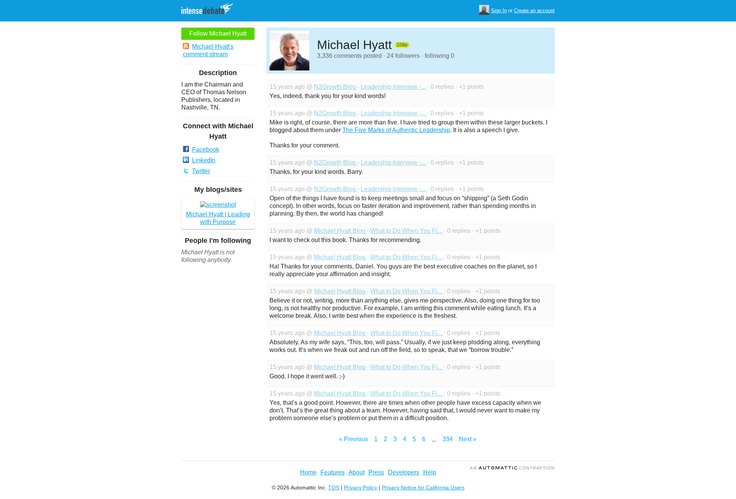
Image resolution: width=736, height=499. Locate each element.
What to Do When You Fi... (407, 230)
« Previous (353, 439)
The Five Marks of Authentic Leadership (396, 130)
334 (447, 439)
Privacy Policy (360, 487)
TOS (333, 487)
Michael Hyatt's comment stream (208, 50)
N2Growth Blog (335, 86)
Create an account (534, 10)
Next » (467, 439)
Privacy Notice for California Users (423, 487)
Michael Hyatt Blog (340, 230)
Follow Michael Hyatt (217, 33)
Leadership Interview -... (394, 86)
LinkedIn (203, 160)
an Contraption (512, 468)
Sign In (499, 10)
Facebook (205, 149)
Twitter (201, 171)
